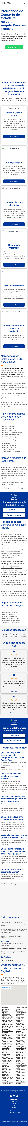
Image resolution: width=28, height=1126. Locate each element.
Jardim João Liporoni (20, 1014)
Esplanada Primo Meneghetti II (7, 1031)
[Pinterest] (17, 1096)
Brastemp (14, 576)
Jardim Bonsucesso (6, 1051)
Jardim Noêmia (21, 1035)
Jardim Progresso (19, 1054)
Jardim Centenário (5, 1065)
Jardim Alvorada (7, 1042)
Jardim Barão (6, 1046)
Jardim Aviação (7, 1045)
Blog (14, 1105)
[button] (3, 488)
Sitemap (14, 1107)
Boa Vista (5, 1011)
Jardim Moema (21, 1034)
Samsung (4, 576)
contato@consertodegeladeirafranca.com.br (14, 948)
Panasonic (11, 374)
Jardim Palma (20, 1037)
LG (8, 576)
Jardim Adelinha (7, 1037)
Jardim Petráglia (21, 1048)
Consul (23, 574)
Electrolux (17, 574)
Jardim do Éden (7, 1079)
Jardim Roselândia (19, 1061)
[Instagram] (11, 1096)
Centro (4, 1012)
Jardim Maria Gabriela (20, 1025)
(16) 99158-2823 (7, 960)
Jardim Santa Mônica (20, 1082)
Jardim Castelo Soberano (7, 1062)
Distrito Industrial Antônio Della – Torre (7, 1021)
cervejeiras (10, 570)
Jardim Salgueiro (21, 1065)
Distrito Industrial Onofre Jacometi (7, 1025)
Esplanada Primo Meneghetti (7, 1028)
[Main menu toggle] (24, 3)
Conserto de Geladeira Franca (13, 368)
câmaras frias (14, 566)
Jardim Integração (19, 1010)
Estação (4, 1034)
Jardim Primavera (19, 1051)
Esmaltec (17, 377)
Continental (9, 377)
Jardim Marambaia (19, 1022)
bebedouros (18, 568)
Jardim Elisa (6, 1080)
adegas (21, 471)
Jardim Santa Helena (20, 1079)
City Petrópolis (6, 1015)
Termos (14, 1103)
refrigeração (6, 765)
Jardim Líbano (20, 1017)
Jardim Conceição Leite (7, 1068)
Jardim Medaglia (21, 1029)
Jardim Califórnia (7, 1058)
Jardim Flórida (6, 1083)
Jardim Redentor (21, 1057)
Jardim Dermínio (7, 1077)
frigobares (18, 570)
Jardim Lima (20, 1018)
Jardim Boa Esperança (5, 1048)
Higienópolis (6, 1035)
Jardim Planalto (21, 1049)
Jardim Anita (6, 1043)
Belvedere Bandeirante (6, 1008)
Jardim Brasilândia (5, 1056)
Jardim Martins (21, 1028)
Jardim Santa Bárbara (20, 1070)
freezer (3, 767)
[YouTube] (14, 1096)
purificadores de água (7, 568)
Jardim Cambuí (7, 1060)
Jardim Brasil (6, 1054)
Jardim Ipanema (21, 1012)
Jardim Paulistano (19, 1044)
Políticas (14, 1101)
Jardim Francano (21, 1008)
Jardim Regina (20, 1058)
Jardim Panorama (19, 1039)
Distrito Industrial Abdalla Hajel (7, 1017)
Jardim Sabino (20, 1063)
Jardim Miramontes (20, 1031)
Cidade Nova (6, 1014)
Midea (3, 377)
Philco (23, 377)
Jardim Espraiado (7, 1082)
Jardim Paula (20, 1046)
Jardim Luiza (20, 1020)
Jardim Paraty (20, 1042)
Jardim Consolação (6, 1071)
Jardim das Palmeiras (5, 1074)
